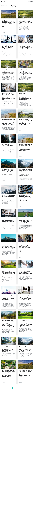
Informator (3, 1)
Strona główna (30, 1)
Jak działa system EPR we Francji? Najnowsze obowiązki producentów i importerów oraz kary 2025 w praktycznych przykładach (25, 72)
